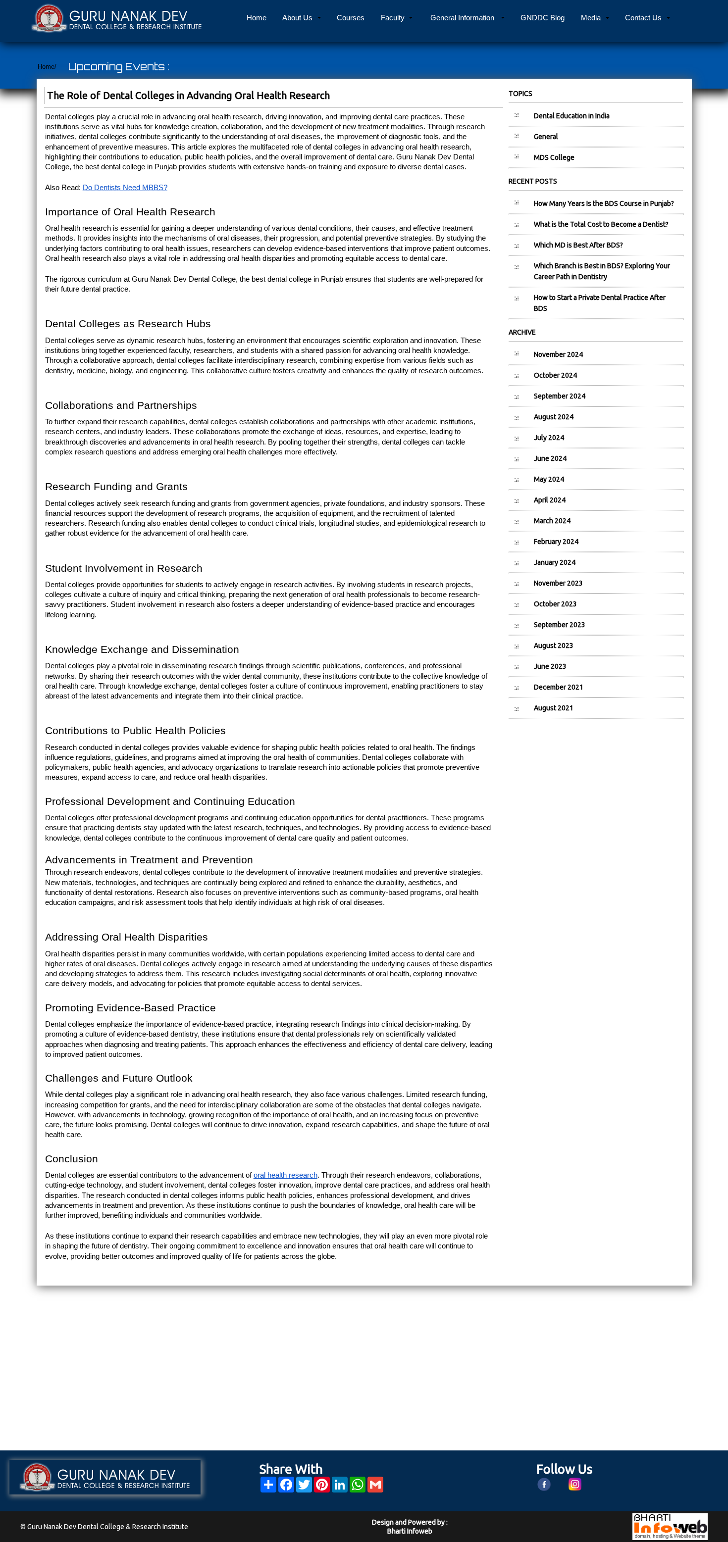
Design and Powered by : (410, 1522)
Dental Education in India (572, 116)
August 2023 (553, 645)
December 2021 (558, 687)
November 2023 (558, 583)
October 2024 (555, 375)
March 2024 (552, 521)
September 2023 (559, 625)
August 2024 (553, 417)
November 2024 (558, 354)
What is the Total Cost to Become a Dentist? (601, 224)
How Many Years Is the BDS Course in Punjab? (604, 203)
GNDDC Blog (542, 17)
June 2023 (550, 666)
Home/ (47, 66)
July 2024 (549, 438)
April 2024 (550, 500)
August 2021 (553, 708)
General (546, 137)
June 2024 (550, 458)
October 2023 (555, 604)
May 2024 (549, 479)
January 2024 (554, 562)
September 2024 (559, 396)
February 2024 (556, 542)
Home (256, 17)
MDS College (554, 157)
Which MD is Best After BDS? (578, 245)
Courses (350, 17)
